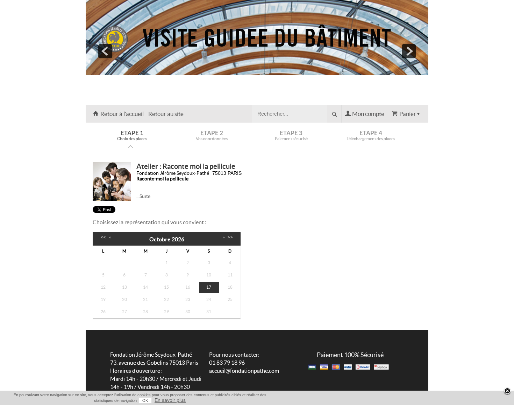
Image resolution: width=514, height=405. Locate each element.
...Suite (143, 196)
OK (145, 400)
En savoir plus (170, 400)
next (408, 51)
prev (105, 51)
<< (103, 237)
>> (230, 237)
